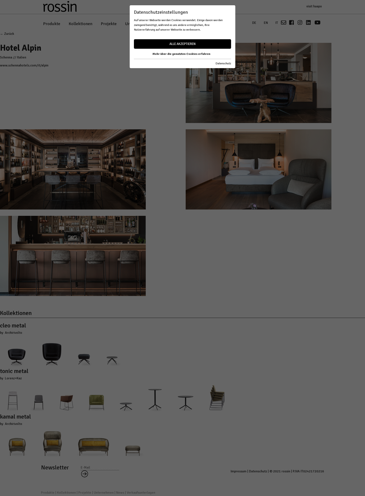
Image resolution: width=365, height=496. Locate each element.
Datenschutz (223, 63)
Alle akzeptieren (182, 44)
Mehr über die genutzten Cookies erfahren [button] (181, 54)
